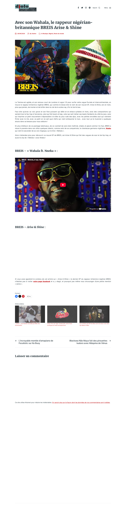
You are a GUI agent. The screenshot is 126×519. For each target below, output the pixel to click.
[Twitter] (82, 7)
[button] (96, 8)
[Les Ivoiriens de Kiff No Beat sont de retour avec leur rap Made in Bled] (94, 314)
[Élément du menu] (78, 7)
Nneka (108, 128)
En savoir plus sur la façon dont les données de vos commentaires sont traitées (81, 402)
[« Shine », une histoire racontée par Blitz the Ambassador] (30, 314)
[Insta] (86, 7)
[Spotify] (90, 7)
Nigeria (51, 33)
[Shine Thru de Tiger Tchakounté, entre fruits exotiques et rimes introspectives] (62, 314)
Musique (45, 33)
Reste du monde (59, 33)
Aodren (34, 33)
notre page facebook (41, 281)
